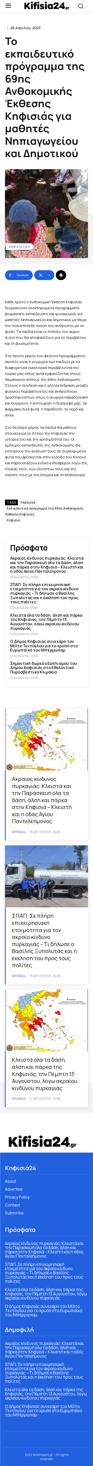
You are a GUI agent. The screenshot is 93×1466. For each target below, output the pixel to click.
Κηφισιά (13, 520)
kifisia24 (19, 832)
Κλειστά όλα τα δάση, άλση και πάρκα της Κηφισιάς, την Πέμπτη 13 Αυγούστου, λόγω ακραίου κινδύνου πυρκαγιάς (46, 621)
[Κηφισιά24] (46, 5)
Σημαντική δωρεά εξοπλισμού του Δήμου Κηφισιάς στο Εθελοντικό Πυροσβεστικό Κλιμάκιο (43, 668)
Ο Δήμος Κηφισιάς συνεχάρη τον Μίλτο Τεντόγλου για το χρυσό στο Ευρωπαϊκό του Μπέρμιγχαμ (44, 646)
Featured (28, 502)
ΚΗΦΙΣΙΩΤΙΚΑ (19, 246)
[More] (61, 275)
